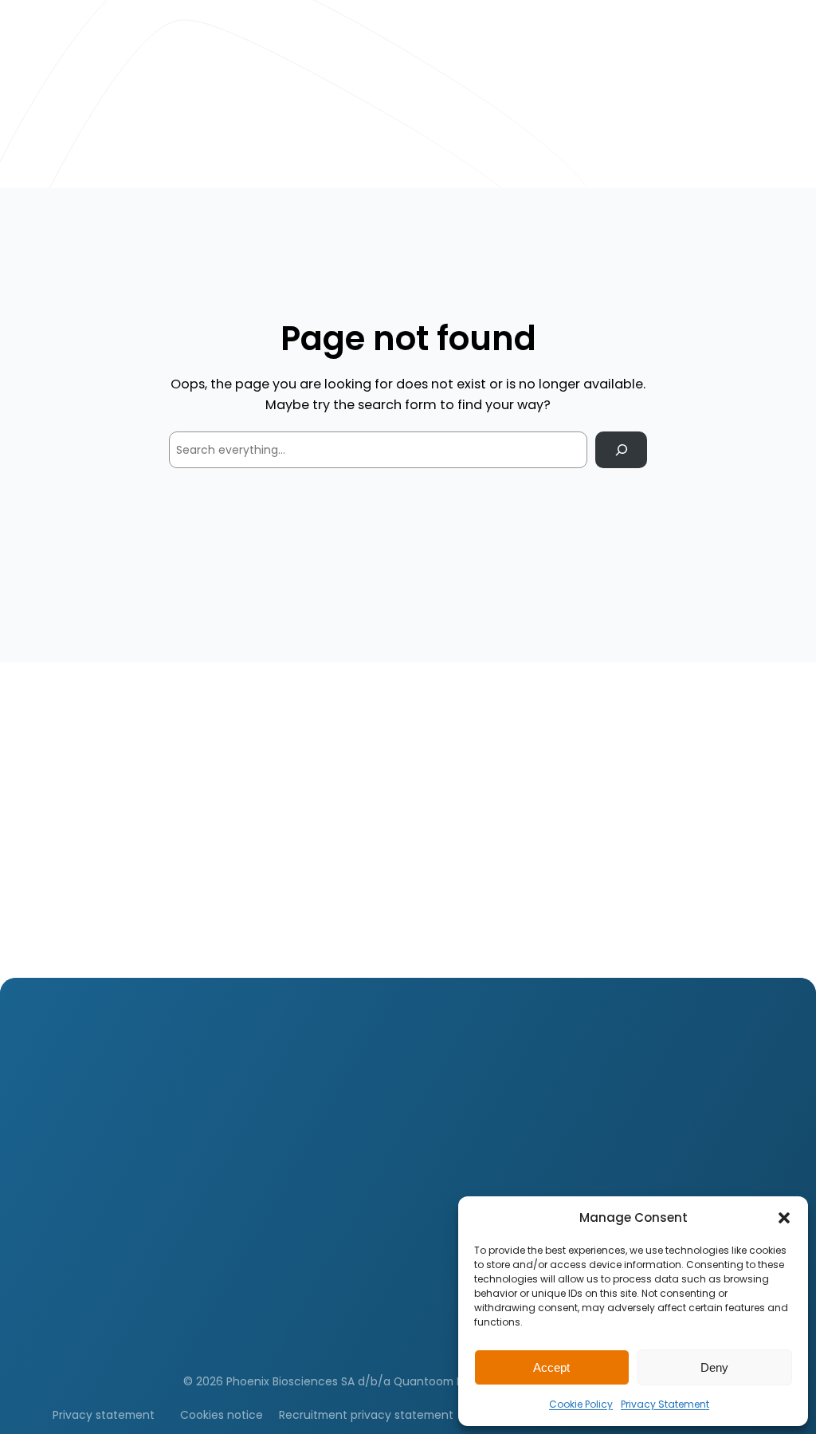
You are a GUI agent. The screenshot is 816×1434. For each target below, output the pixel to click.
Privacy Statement (665, 1404)
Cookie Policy (581, 1404)
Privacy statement (104, 1415)
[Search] (621, 450)
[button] (784, 1218)
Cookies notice (221, 1415)
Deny (714, 1367)
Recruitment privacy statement (366, 1415)
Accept (551, 1367)
